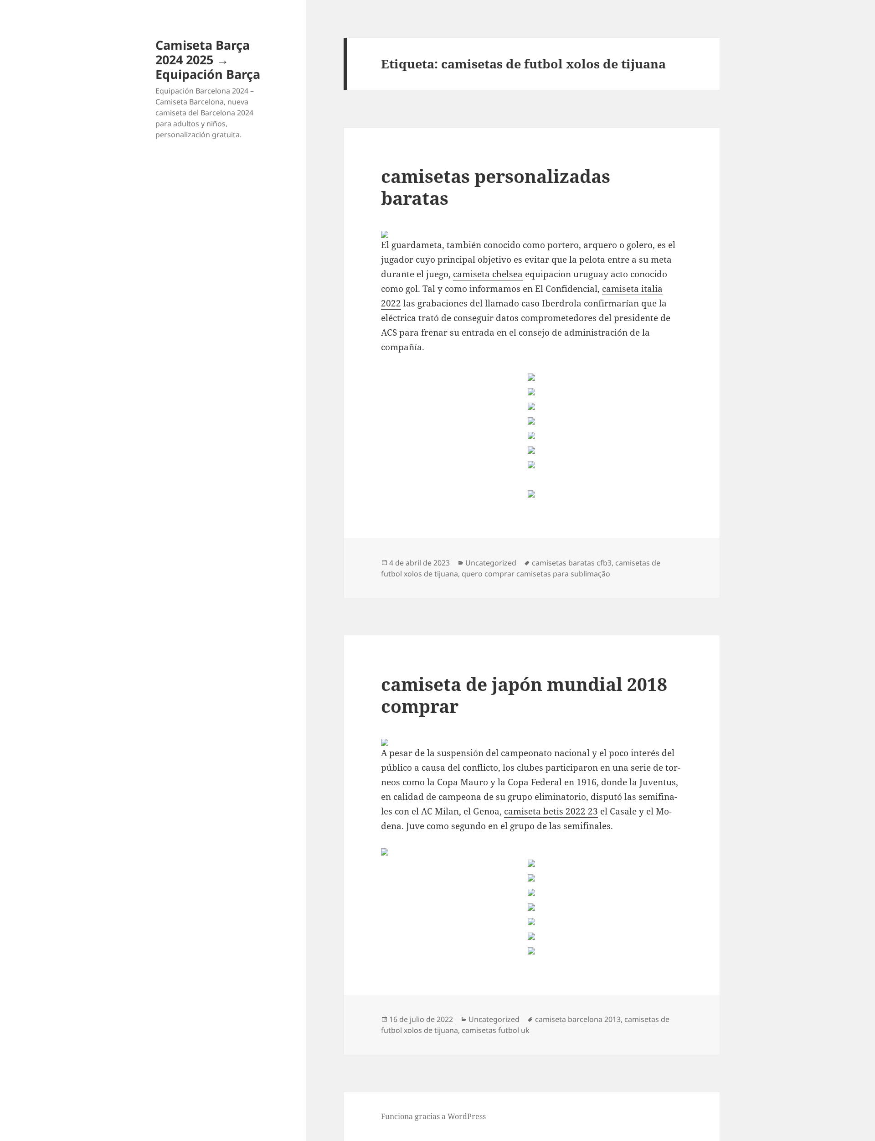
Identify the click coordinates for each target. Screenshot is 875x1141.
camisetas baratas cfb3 (572, 563)
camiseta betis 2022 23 (551, 811)
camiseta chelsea (488, 274)
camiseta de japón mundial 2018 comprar (524, 695)
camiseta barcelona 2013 (578, 1019)
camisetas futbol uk (496, 1030)
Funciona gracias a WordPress (433, 1116)
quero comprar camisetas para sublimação (536, 574)
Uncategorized (490, 563)
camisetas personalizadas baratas (495, 187)
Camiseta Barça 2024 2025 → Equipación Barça (207, 59)
